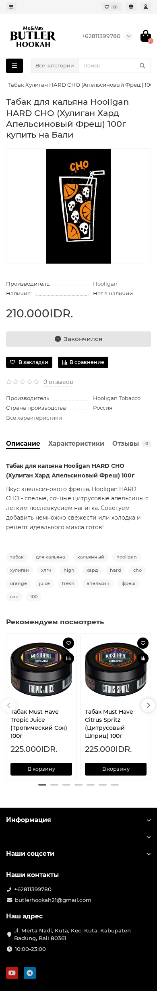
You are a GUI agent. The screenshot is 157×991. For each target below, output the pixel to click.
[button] (42, 785)
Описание (23, 443)
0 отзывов (58, 382)
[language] (131, 6)
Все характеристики (34, 417)
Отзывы (130, 443)
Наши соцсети (30, 853)
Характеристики (76, 443)
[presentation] (9, 705)
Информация (28, 820)
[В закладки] (68, 643)
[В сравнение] (68, 658)
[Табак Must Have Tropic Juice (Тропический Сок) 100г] (41, 670)
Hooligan (105, 283)
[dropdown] (11, 6)
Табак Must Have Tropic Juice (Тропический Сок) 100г (38, 723)
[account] (145, 6)
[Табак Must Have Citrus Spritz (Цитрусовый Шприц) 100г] (116, 670)
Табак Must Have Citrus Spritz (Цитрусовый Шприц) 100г (109, 723)
